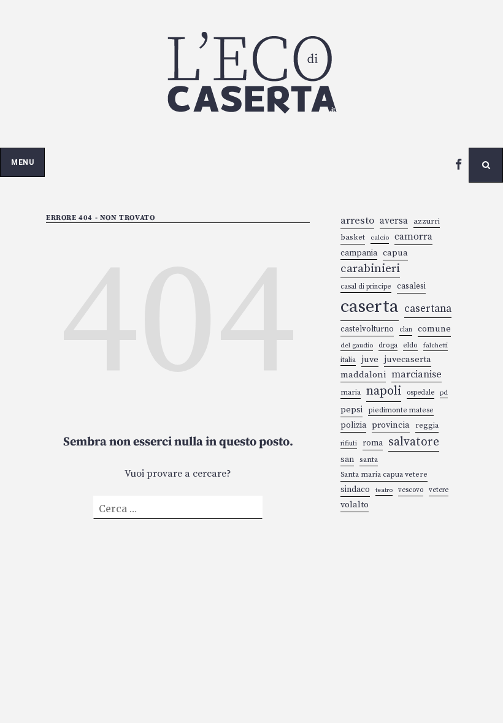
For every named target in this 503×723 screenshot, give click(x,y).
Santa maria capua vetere (384, 474)
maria (350, 392)
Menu (22, 162)
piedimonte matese (401, 410)
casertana (427, 309)
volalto (354, 504)
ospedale (420, 392)
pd (444, 392)
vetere (438, 490)
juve (369, 359)
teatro (384, 490)
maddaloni (363, 374)
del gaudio (356, 345)
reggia (427, 425)
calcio (380, 237)
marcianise (416, 374)
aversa (394, 221)
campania (358, 253)
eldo (410, 345)
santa (368, 459)
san (347, 459)
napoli (383, 391)
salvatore (413, 441)
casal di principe (365, 286)
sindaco (355, 489)
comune (434, 329)
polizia (353, 425)
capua (395, 253)
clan (405, 329)
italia (348, 360)
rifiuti (348, 443)
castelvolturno (367, 329)
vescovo (410, 490)
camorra (413, 237)
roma (373, 443)
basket (352, 237)
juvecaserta (407, 359)
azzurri (426, 221)
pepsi (351, 409)
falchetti (435, 345)
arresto (357, 220)
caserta (369, 306)
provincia (391, 425)
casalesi (411, 286)
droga (387, 345)
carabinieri (370, 269)
